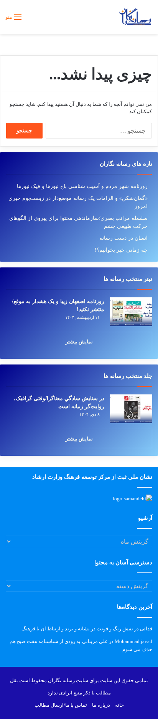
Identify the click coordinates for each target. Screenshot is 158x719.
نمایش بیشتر (79, 342)
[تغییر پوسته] (44, 20)
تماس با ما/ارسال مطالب (61, 705)
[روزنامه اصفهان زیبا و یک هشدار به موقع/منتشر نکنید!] (131, 311)
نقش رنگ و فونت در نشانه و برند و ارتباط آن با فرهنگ (77, 629)
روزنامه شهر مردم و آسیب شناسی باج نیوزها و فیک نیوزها (82, 186)
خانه (119, 705)
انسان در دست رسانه (123, 238)
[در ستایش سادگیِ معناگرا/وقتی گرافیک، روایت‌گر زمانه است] (131, 408)
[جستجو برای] (31, 20)
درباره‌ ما (101, 705)
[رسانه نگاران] (134, 16)
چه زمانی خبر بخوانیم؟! (121, 250)
